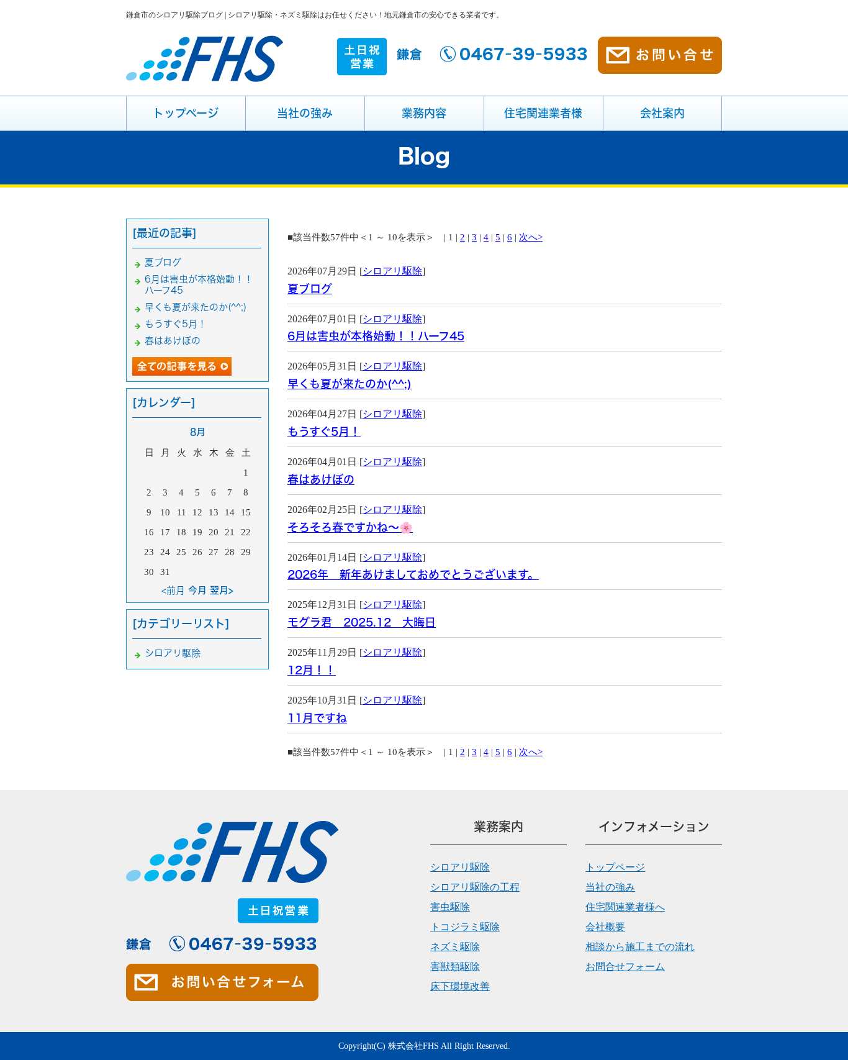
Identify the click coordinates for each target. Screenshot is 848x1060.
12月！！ (311, 670)
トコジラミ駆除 (465, 927)
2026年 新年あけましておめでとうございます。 (413, 574)
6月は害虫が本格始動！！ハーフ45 (375, 336)
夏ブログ (309, 288)
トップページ (186, 113)
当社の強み (305, 113)
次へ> (531, 237)
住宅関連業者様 (543, 113)
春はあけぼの (320, 479)
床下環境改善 (460, 986)
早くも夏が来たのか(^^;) (349, 383)
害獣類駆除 (455, 966)
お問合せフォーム (625, 966)
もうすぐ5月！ (324, 431)
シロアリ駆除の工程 (475, 887)
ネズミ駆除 (455, 946)
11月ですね (317, 717)
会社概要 (605, 927)
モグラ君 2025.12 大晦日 (361, 622)
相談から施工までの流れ (640, 946)
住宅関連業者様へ (625, 907)
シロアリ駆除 (392, 271)
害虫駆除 (450, 907)
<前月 (173, 590)
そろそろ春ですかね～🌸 (350, 527)
